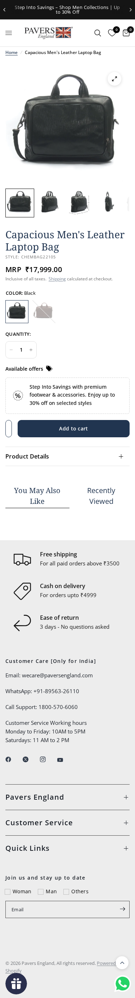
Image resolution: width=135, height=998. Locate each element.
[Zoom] (114, 79)
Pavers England (34, 797)
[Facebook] (13, 759)
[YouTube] (65, 760)
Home (11, 52)
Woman (22, 891)
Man (51, 891)
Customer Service (39, 822)
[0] (124, 32)
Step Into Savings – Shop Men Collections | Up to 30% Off (67, 9)
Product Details (27, 456)
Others (80, 891)
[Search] (98, 32)
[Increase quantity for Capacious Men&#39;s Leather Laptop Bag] (31, 350)
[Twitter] (31, 759)
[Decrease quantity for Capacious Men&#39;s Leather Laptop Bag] (11, 350)
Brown (43, 311)
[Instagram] (48, 759)
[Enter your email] (122, 908)
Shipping (57, 279)
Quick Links (27, 848)
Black (16, 311)
